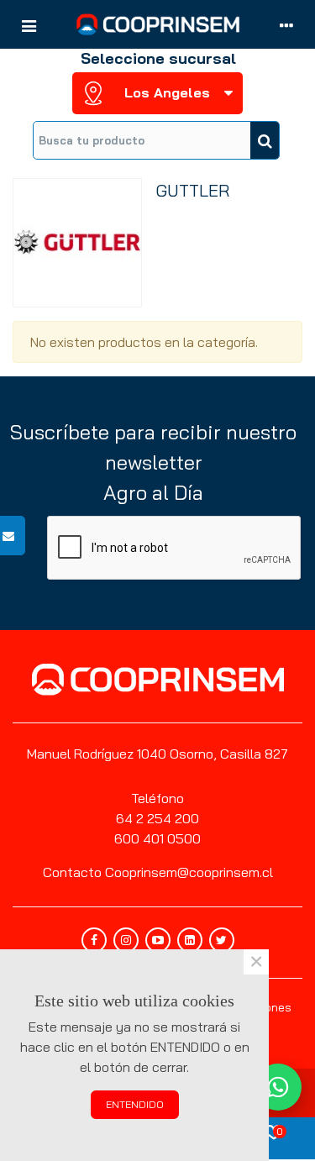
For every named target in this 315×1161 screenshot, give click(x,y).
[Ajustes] (286, 24)
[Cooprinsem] (158, 24)
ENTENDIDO (135, 1104)
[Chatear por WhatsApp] (278, 1087)
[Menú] (29, 24)
